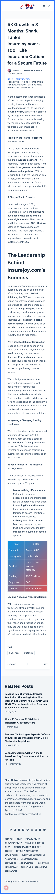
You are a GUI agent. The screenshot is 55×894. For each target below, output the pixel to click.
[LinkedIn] (23, 830)
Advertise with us (29, 859)
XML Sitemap (44, 863)
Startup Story (14, 74)
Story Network (13, 780)
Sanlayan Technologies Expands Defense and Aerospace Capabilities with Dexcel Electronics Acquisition (27, 738)
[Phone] (40, 830)
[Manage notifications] (6, 887)
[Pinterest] (28, 830)
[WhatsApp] (44, 830)
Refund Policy (11, 855)
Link (19, 810)
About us (9, 839)
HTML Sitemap (11, 867)
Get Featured (11, 871)
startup (28, 653)
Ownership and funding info (27, 847)
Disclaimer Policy (13, 843)
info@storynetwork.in (29, 814)
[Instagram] (15, 830)
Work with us (11, 859)
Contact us (10, 863)
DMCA (7, 847)
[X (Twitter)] (19, 830)
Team (19, 839)
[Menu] (44, 6)
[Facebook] (11, 830)
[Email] (32, 830)
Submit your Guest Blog (33, 855)
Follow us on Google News (34, 867)
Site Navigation (26, 863)
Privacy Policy (33, 839)
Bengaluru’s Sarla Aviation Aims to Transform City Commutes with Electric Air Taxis (26, 756)
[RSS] (36, 830)
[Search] (49, 6)
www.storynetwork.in (33, 780)
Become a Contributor (27, 851)
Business (14, 653)
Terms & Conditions (34, 843)
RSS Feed (9, 851)
